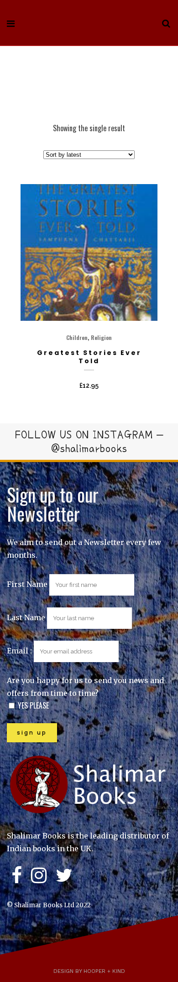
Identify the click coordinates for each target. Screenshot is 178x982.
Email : (20, 650)
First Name (27, 584)
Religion (101, 337)
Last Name (26, 617)
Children (77, 337)
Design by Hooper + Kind (89, 971)
